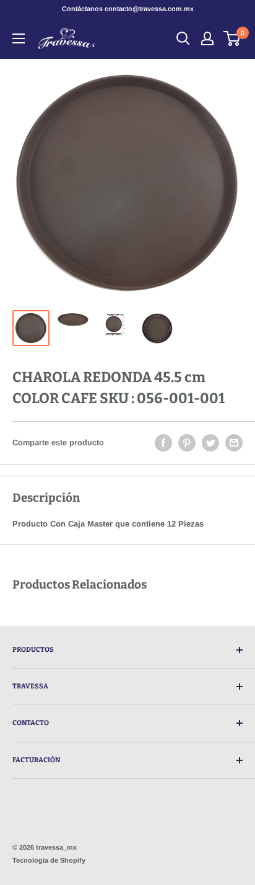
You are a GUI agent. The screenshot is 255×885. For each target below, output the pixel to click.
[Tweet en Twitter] (210, 442)
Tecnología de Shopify (48, 860)
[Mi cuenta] (207, 38)
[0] (232, 38)
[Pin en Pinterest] (187, 442)
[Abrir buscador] (183, 38)
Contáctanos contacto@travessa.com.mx (128, 8)
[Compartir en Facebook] (163, 442)
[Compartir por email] (234, 442)
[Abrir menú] (18, 38)
